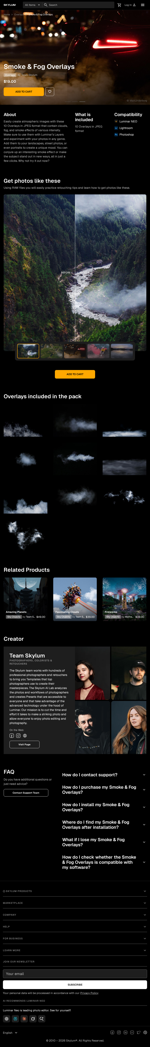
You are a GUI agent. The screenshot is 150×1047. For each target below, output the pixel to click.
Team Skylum (29, 75)
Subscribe (75, 984)
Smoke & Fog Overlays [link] (40, 14)
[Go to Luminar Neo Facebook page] (112, 1033)
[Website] (25, 735)
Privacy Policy (89, 993)
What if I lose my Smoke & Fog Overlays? (104, 842)
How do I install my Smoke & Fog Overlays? (104, 807)
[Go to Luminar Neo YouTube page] (132, 1033)
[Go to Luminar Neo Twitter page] (138, 1033)
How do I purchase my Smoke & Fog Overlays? (104, 789)
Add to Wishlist (25, 595)
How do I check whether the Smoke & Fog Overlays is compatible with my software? (104, 862)
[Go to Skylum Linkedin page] (125, 1033)
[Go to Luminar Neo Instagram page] (119, 1033)
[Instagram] (18, 735)
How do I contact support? (104, 775)
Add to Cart (23, 91)
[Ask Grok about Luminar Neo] (33, 1018)
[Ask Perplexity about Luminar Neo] (15, 1018)
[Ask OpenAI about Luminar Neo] (6, 1018)
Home (7, 14)
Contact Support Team (26, 792)
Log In (130, 5)
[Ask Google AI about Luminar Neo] (41, 1018)
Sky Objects (13, 616)
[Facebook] (12, 735)
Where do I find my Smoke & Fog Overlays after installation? (104, 824)
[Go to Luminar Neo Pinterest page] (145, 1033)
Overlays (19, 14)
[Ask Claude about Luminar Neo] (24, 1018)
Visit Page (24, 744)
